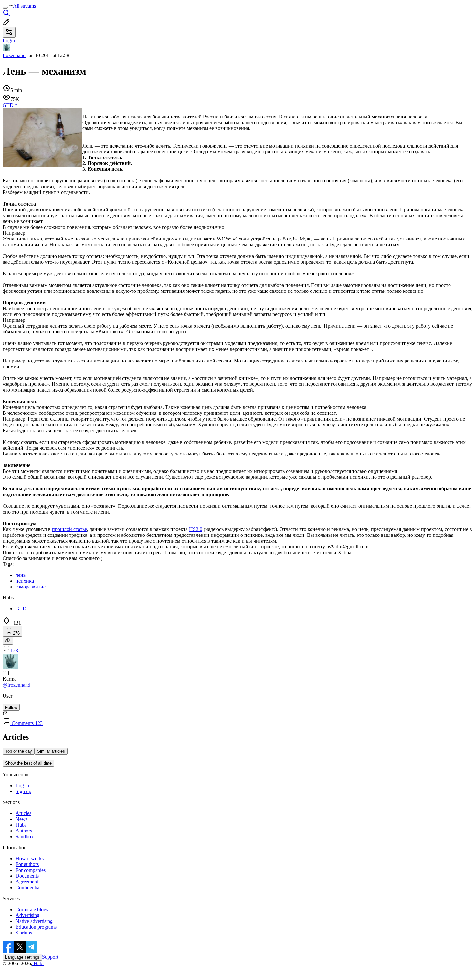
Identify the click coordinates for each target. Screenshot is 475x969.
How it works (30, 858)
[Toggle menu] (5, 8)
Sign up (23, 791)
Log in (22, 785)
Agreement (27, 881)
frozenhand (14, 55)
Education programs (36, 927)
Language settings (22, 957)
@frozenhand (16, 685)
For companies (31, 870)
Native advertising (34, 921)
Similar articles (51, 751)
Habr (38, 963)
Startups (24, 932)
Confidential (28, 887)
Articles (23, 813)
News (21, 819)
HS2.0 (195, 529)
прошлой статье (69, 529)
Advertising (27, 915)
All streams (24, 6)
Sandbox (25, 836)
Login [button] (9, 40)
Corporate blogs (32, 909)
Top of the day (18, 751)
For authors (27, 864)
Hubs (21, 825)
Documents (27, 876)
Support (50, 957)
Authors (24, 830)
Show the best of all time (28, 763)
